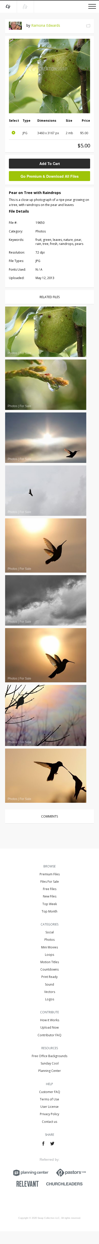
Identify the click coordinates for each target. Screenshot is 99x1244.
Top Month (49, 911)
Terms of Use (49, 1099)
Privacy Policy (49, 1114)
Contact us (49, 1121)
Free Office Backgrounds (49, 1056)
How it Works (49, 1020)
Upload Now (49, 1027)
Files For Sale (49, 881)
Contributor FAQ (49, 1035)
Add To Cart (49, 163)
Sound (49, 984)
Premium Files (50, 874)
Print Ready (49, 977)
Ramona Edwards (45, 25)
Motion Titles (49, 962)
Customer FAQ (49, 1092)
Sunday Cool (50, 1063)
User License (49, 1106)
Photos (49, 939)
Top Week (49, 904)
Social (49, 932)
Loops (49, 954)
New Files (49, 896)
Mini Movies (49, 947)
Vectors (49, 992)
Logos (49, 999)
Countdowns (49, 969)
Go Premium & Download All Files (50, 176)
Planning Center (49, 1071)
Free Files (49, 889)
